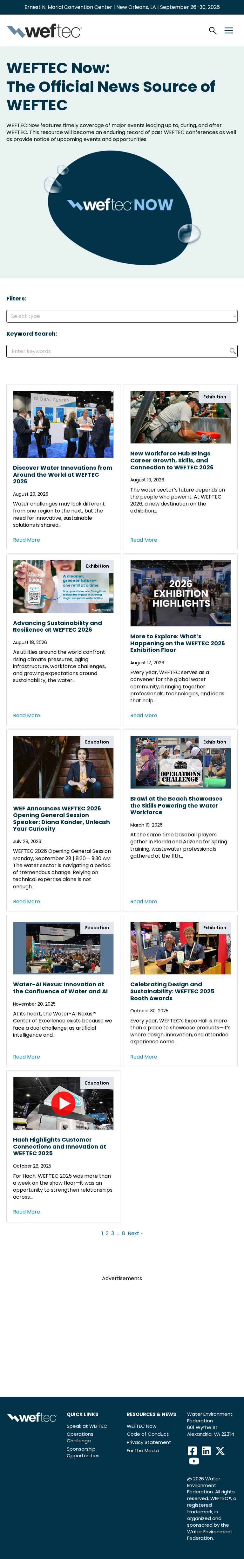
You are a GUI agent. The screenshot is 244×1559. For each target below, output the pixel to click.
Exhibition (214, 397)
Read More (26, 540)
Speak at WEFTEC (87, 1426)
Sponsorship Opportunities (83, 1452)
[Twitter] (220, 1451)
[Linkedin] (206, 1451)
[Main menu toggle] (229, 30)
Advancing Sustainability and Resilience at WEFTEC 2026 (57, 626)
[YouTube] (194, 1461)
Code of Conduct (148, 1434)
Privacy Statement (149, 1442)
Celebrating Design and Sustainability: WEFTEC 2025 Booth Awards (172, 991)
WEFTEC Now (141, 1426)
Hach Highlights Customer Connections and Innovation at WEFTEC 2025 (59, 1146)
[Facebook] (192, 1451)
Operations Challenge (80, 1437)
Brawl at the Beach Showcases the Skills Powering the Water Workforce (176, 805)
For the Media (143, 1450)
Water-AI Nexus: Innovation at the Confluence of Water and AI (60, 987)
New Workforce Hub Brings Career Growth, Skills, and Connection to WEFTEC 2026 (172, 460)
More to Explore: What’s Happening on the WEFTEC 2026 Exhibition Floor (177, 643)
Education (97, 742)
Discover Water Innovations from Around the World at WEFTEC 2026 (62, 474)
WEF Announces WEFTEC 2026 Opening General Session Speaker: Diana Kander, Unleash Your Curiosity (61, 818)
